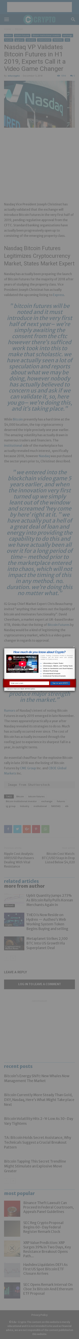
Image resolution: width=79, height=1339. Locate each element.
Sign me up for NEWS (60, 683)
